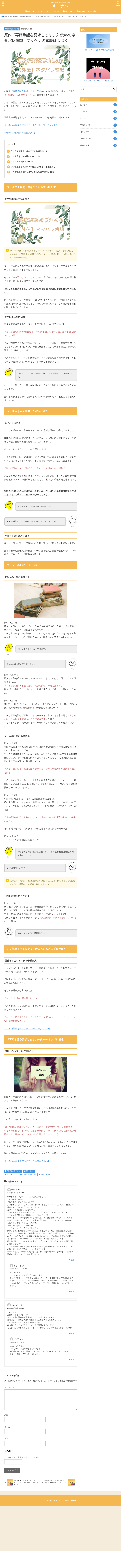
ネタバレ (15, 1175)
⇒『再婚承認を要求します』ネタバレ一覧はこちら (29, 125)
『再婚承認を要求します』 (24, 91)
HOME (5, 16)
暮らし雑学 (92, 11)
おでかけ (56, 11)
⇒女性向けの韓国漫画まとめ (18, 133)
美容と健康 (81, 11)
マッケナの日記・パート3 (20, 162)
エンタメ (83, 111)
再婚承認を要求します (27, 16)
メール (7, 1427)
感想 (49, 1175)
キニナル (60, 6)
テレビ (48, 11)
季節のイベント (68, 11)
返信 (72, 1260)
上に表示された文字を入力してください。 (22, 1457)
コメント (9, 1387)
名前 (6, 1415)
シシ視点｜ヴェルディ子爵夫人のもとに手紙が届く (31, 167)
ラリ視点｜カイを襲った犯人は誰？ (25, 156)
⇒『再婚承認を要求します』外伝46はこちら (26, 1028)
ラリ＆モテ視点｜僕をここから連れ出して (28, 151)
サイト (7, 1439)
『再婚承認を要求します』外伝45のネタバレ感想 (31, 172)
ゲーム (40, 11)
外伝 (42, 1175)
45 (7, 1175)
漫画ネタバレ (30, 11)
